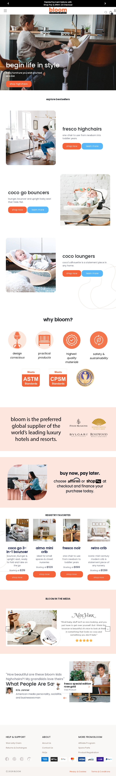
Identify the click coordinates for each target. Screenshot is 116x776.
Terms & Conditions (100, 771)
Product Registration (88, 752)
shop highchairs (19, 83)
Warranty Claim (13, 743)
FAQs (44, 752)
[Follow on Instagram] (14, 759)
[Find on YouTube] (29, 759)
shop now (71, 146)
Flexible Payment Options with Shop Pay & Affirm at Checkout (58, 3)
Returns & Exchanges (16, 747)
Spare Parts (84, 747)
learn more (92, 146)
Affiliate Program (86, 743)
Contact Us (47, 747)
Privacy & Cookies (78, 771)
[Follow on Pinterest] (22, 759)
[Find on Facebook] (7, 759)
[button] (9, 3)
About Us (46, 743)
